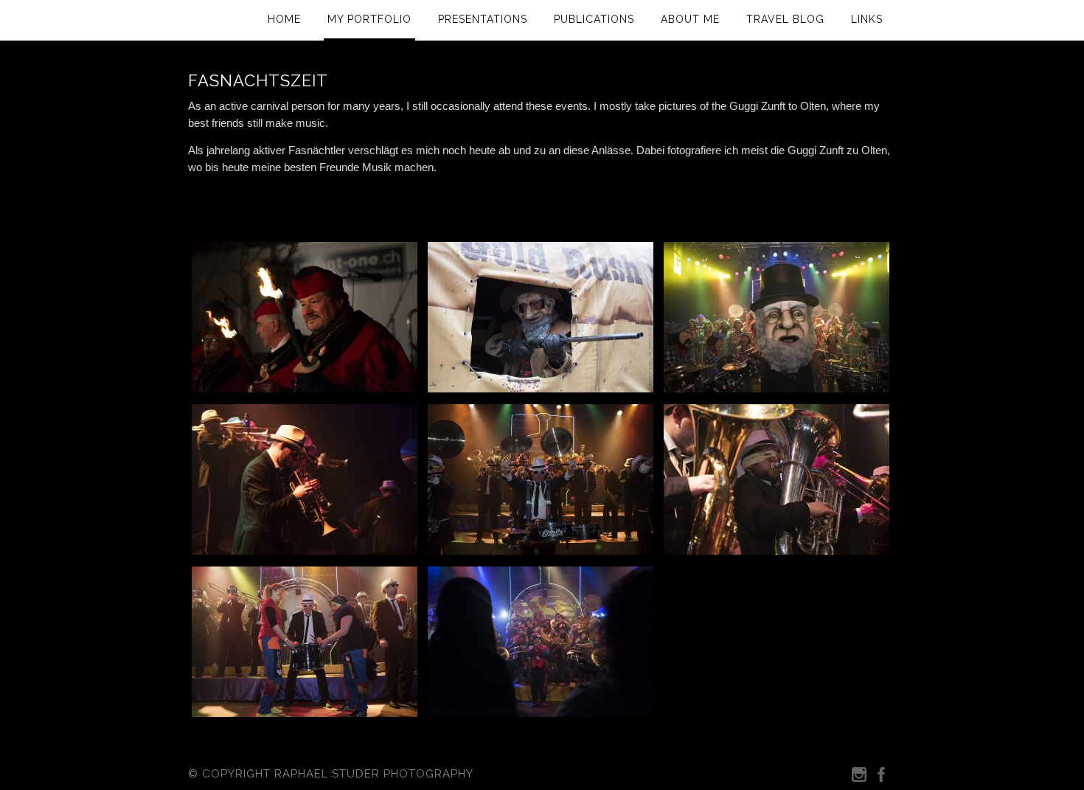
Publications (594, 19)
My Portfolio (369, 19)
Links (867, 19)
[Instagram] (859, 778)
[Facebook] (881, 778)
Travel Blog (785, 19)
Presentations (482, 19)
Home (284, 19)
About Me (690, 19)
